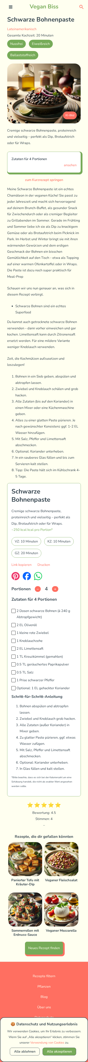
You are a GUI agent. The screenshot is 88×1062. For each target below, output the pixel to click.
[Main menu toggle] (10, 7)
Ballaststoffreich (22, 55)
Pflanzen (44, 986)
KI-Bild (69, 115)
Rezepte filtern (44, 976)
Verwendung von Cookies (47, 1042)
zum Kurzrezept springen (44, 179)
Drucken (43, 564)
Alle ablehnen (24, 1051)
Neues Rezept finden (44, 948)
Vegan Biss (44, 6)
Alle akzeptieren (59, 1051)
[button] (81, 6)
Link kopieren (21, 564)
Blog (44, 996)
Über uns (44, 1007)
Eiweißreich (41, 43)
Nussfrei (16, 43)
